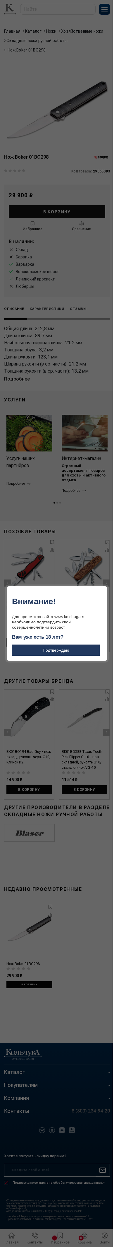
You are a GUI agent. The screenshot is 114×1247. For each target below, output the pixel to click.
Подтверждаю (56, 650)
